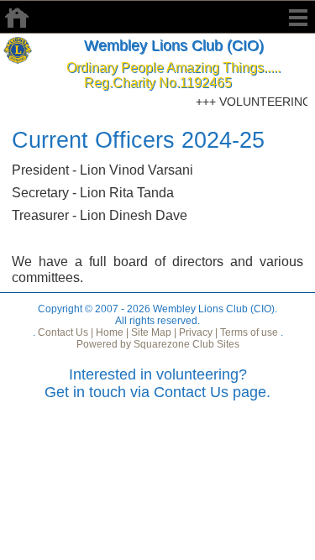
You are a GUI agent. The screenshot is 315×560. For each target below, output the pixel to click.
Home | (111, 332)
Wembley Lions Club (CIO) (174, 45)
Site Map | (152, 332)
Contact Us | (64, 332)
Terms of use (248, 332)
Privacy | (197, 332)
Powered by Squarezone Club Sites (157, 344)
